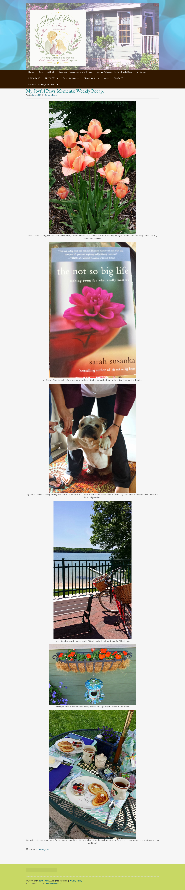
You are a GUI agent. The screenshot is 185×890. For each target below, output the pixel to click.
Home (31, 72)
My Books (141, 72)
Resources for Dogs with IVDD (41, 84)
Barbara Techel (51, 95)
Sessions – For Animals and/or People (75, 72)
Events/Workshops (71, 78)
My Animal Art (90, 78)
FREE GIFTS (50, 78)
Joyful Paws (43, 880)
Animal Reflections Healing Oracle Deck (114, 72)
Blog (41, 72)
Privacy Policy (76, 880)
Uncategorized (44, 849)
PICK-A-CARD (34, 78)
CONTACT (118, 78)
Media (106, 78)
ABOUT (51, 72)
